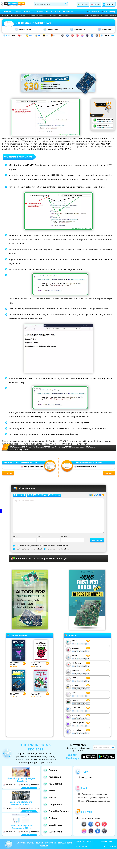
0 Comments (107, 29)
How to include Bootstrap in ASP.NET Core (20, 462)
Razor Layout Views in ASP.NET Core (87, 462)
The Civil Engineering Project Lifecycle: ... (21, 779)
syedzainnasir (80, 29)
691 (112, 35)
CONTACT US (110, 846)
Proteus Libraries (64, 16)
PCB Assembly (109, 11)
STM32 (16, 16)
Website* (64, 536)
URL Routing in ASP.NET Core (20, 447)
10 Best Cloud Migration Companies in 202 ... (21, 826)
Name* (15, 536)
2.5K (8, 35)
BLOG (18, 11)
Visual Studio (76, 670)
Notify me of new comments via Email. (29, 549)
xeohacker (35, 785)
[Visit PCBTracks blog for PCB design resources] (87, 629)
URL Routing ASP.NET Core (65, 447)
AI (46, 16)
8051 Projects (76, 678)
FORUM (40, 11)
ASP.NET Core (52, 29)
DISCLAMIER (81, 846)
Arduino (22, 16)
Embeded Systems (78, 723)
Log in (108, 4)
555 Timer (75, 685)
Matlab (74, 693)
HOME (8, 11)
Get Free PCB (94, 11)
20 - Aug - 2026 (11, 832)
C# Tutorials (76, 715)
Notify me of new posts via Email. (58, 549)
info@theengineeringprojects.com (94, 794)
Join (112, 4)
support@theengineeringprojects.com (95, 801)
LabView (75, 700)
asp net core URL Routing (85, 447)
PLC (29, 16)
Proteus (74, 656)
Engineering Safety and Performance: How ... (21, 803)
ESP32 (11, 16)
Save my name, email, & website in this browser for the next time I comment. (42, 546)
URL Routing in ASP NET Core (43, 447)
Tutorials (24, 785)
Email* (39, 536)
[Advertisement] (58, 53)
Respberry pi (55, 776)
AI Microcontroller (93, 16)
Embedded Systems (37, 16)
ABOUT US (69, 11)
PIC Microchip (76, 663)
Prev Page (9, 473)
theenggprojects (87, 777)
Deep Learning (53, 16)
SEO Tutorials (76, 730)
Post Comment (97, 540)
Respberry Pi (76, 648)
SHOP (28, 11)
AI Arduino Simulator (109, 16)
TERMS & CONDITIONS (86, 841)
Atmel (52, 790)
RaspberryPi (4, 16)
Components (76, 708)
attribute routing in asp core (20, 450)
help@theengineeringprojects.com (94, 797)
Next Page (108, 473)
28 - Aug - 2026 (11, 785)
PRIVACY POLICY (108, 841)
